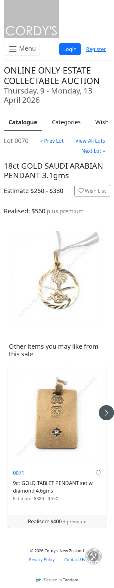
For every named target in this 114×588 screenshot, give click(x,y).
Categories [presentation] (66, 122)
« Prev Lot (52, 140)
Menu (26, 48)
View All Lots (90, 140)
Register (96, 49)
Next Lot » (93, 150)
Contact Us (74, 559)
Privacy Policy (42, 559)
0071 (18, 472)
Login (70, 49)
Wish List (95, 190)
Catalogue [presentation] (23, 122)
